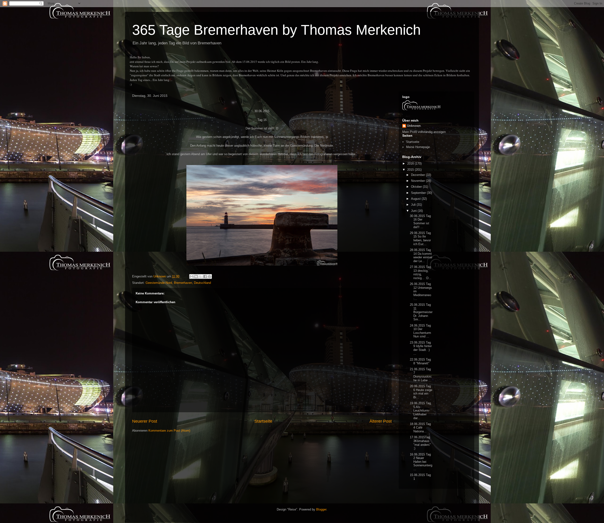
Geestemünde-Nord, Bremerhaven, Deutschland (178, 283)
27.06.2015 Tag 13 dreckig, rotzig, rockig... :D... (420, 272)
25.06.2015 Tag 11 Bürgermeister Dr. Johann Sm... (421, 312)
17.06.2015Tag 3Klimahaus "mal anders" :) (420, 442)
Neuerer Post (144, 421)
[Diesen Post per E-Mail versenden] (191, 276)
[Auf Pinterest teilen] (209, 276)
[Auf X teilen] (200, 276)
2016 (411, 163)
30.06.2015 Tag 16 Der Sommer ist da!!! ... (420, 221)
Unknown (414, 126)
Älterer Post (380, 421)
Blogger (321, 509)
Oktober (417, 186)
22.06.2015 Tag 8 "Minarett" (420, 361)
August (416, 198)
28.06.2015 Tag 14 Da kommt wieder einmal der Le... (421, 255)
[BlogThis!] (196, 276)
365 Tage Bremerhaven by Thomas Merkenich (276, 30)
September (419, 193)
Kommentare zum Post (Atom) (169, 430)
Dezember (418, 175)
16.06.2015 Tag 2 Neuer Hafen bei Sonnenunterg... (421, 462)
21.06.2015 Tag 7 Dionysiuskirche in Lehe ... (421, 374)
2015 (411, 169)
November (418, 181)
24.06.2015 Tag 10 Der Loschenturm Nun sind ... (421, 331)
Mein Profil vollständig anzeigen (424, 132)
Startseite (263, 421)
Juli (414, 204)
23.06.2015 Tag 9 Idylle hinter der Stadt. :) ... (421, 348)
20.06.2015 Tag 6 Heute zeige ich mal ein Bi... (421, 391)
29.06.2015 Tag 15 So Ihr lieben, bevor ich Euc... (420, 238)
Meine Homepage (418, 147)
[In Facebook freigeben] (205, 276)
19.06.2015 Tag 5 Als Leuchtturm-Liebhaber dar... (420, 410)
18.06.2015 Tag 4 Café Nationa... (420, 427)
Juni (414, 211)
